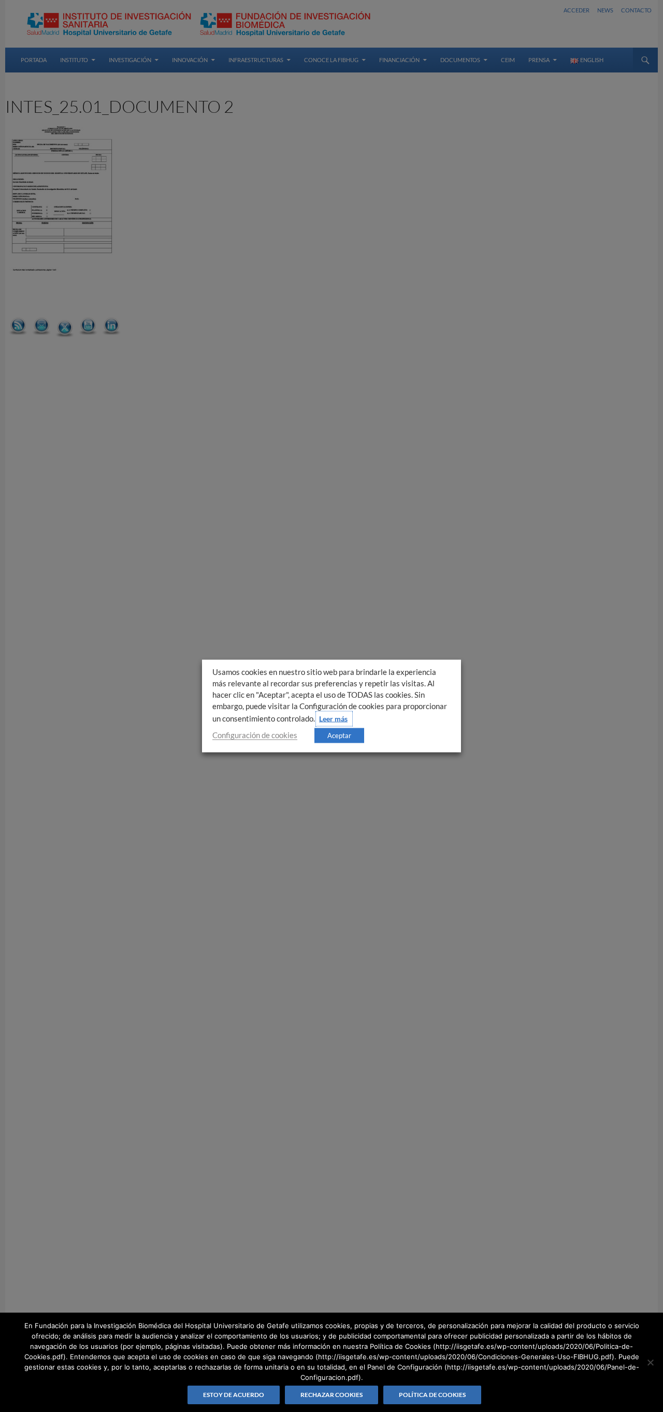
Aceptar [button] (339, 735)
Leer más (333, 718)
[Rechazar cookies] (650, 1362)
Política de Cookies (432, 1395)
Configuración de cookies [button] (254, 735)
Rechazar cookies (331, 1395)
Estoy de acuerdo (233, 1395)
